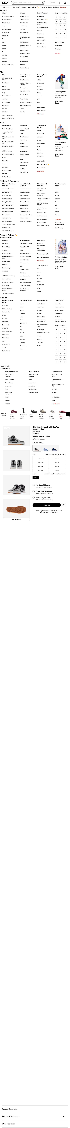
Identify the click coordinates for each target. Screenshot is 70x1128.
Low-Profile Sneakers (8, 205)
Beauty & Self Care (25, 247)
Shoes (4, 13)
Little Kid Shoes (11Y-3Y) (8, 137)
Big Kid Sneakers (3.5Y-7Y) (42, 208)
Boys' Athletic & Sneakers (41, 194)
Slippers (4, 58)
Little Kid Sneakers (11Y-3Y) (42, 204)
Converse (40, 137)
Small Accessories (25, 276)
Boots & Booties (6, 19)
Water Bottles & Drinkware (24, 289)
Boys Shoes (23, 151)
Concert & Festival (42, 27)
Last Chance (56, 404)
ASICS (56, 192)
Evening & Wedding (25, 256)
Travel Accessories (25, 285)
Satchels (4, 264)
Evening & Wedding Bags (7, 257)
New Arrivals (40, 44)
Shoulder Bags (6, 268)
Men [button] (9, 7)
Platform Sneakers (7, 211)
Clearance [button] (63, 7)
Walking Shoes (24, 56)
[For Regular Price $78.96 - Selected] (37, 448)
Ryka (21, 336)
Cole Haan (40, 89)
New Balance (41, 143)
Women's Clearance (11, 372)
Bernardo (39, 310)
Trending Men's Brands (42, 76)
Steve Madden (6, 344)
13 (64, 37)
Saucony (22, 339)
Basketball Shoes (25, 192)
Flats (3, 39)
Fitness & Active (24, 260)
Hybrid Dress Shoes (25, 105)
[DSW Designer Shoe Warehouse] (5, 3)
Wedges (4, 61)
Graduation (40, 37)
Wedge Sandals (24, 32)
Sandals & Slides (33, 392)
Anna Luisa (58, 304)
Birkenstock (40, 83)
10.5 (60, 33)
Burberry (39, 313)
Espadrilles (5, 35)
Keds (21, 317)
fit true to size (61, 454)
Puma (38, 150)
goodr (38, 282)
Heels (3, 42)
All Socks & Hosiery (8, 276)
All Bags (5, 240)
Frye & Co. (5, 328)
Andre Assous (41, 304)
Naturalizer (5, 338)
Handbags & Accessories (8, 393)
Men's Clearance (34, 372)
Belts (21, 250)
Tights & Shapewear (8, 293)
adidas (39, 80)
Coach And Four (59, 307)
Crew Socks (5, 285)
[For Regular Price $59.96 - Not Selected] (45, 448)
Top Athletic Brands (26, 300)
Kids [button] (13, 7)
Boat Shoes (5, 83)
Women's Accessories (41, 250)
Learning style (60, 91)
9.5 (65, 29)
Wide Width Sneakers (8, 231)
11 (64, 33)
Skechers (40, 153)
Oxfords (22, 112)
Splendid (39, 339)
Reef (38, 102)
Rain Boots (5, 105)
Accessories (41, 107)
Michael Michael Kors (43, 333)
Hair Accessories (24, 263)
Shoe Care (23, 273)
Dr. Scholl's (5, 321)
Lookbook (56, 7)
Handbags (22, 64)
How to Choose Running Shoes (60, 224)
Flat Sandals (23, 26)
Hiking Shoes (6, 102)
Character (5, 161)
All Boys (54, 389)
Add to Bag (47, 505)
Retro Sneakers (6, 215)
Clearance (58, 54)
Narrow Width (59, 42)
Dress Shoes (5, 32)
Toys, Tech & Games (25, 282)
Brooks (39, 86)
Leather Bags (6, 261)
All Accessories (25, 240)
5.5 (56, 21)
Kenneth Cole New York (42, 325)
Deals (53, 400)
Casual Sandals (24, 16)
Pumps (4, 52)
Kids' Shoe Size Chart (8, 146)
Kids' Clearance (57, 372)
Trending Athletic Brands (60, 185)
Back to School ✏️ (33, 7)
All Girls (54, 392)
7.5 (60, 25)
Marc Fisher (5, 334)
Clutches (4, 250)
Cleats (4, 164)
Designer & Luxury (25, 253)
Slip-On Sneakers (25, 53)
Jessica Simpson (7, 331)
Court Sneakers (24, 42)
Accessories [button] (43, 7)
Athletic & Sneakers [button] (21, 7)
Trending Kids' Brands (41, 126)
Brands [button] (50, 7)
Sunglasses (23, 279)
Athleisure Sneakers (7, 189)
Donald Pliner (41, 317)
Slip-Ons (4, 112)
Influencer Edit (41, 40)
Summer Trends (41, 47)
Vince (39, 345)
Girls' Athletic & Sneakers (41, 189)
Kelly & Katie (58, 313)
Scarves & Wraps (24, 269)
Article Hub (40, 16)
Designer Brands (42, 300)
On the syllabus (61, 257)
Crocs (39, 93)
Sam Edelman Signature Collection (60, 320)
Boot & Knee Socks (7, 282)
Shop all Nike (36, 431)
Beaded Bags (6, 247)
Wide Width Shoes (7, 115)
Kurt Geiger (40, 329)
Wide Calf (58, 49)
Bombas (39, 278)
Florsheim (40, 96)
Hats (21, 266)
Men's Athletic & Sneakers (25, 185)
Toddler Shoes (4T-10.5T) (7, 132)
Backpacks (5, 243)
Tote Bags (5, 271)
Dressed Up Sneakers (26, 102)
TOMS (4, 347)
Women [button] (5, 7)
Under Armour (24, 346)
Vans (21, 349)
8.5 (56, 29)
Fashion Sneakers (7, 199)
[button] (63, 505)
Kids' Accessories (43, 257)
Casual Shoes (6, 23)
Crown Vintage (59, 310)
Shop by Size (6, 125)
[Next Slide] (68, 414)
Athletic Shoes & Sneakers (25, 38)
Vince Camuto (6, 351)
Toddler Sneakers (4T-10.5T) (43, 199)
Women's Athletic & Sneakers (8, 185)
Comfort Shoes (6, 29)
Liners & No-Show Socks (7, 289)
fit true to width (61, 474)
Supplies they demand (60, 143)
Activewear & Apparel (26, 243)
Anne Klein (5, 305)
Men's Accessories (43, 254)
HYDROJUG (40, 285)
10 (56, 33)
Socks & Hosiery (24, 68)
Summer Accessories (41, 244)
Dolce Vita (5, 318)
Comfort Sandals (24, 19)
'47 (38, 269)
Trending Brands (42, 265)
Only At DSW (59, 300)
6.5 (65, 21)
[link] (14, 414)
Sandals (4, 55)
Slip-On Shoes (24, 146)
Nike (38, 99)
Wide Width (58, 46)
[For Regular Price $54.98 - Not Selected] (54, 448)
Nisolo (39, 336)
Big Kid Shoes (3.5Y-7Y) (8, 142)
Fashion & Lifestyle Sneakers (25, 46)
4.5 (61, 17)
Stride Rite (40, 156)
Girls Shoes (23, 125)
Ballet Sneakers (6, 192)
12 (60, 37)
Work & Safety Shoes (8, 65)
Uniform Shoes (6, 177)
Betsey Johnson (6, 309)
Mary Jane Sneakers (8, 208)
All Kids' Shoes (7, 151)
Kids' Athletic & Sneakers (42, 185)
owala (39, 291)
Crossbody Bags (6, 253)
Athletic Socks (6, 279)
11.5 (56, 37)
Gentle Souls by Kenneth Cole (41, 320)
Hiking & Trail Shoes (8, 202)
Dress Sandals (24, 23)
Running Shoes (24, 50)
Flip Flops (22, 29)
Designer (39, 31)
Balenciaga (40, 307)
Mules (4, 48)
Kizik (21, 320)
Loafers (4, 45)
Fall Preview (40, 34)
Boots (4, 86)
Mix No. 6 (57, 317)
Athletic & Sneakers (7, 16)
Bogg (38, 275)
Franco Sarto (5, 325)
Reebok (57, 211)
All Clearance (56, 397)
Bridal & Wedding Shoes (42, 23)
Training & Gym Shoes (8, 224)
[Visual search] (42, 3)
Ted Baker (40, 342)
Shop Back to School (59, 102)
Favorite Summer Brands (7, 301)
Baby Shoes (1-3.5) (7, 129)
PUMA (56, 208)
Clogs (3, 26)
